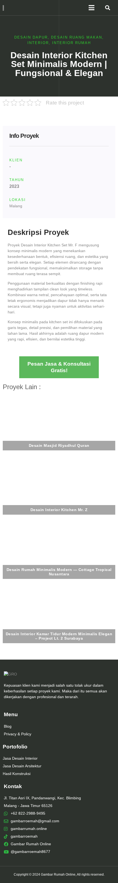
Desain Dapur (31, 37)
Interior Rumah (71, 43)
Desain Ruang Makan (76, 37)
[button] (107, 7)
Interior (38, 43)
